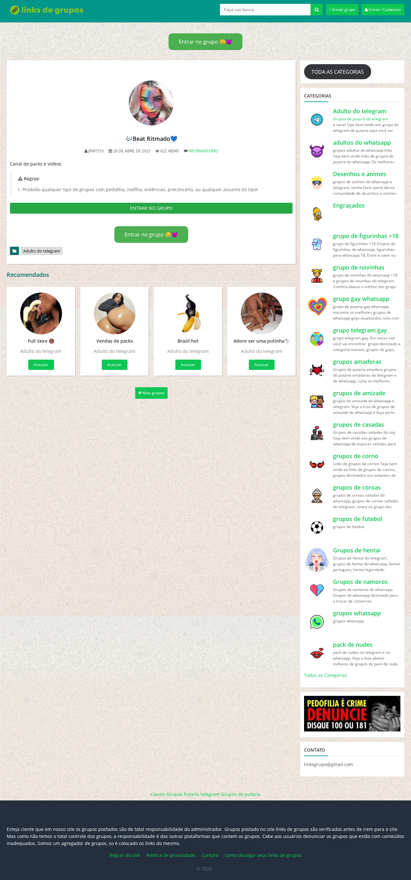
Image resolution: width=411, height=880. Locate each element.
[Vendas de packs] (114, 313)
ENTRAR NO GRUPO (151, 208)
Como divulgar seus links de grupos (263, 855)
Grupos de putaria (240, 794)
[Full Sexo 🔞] (41, 313)
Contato (210, 855)
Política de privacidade (170, 855)
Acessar (41, 364)
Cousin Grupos (166, 794)
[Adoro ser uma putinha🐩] (262, 313)
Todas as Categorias (325, 675)
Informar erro (203, 151)
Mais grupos (152, 393)
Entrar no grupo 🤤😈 (205, 41)
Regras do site (124, 855)
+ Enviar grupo (342, 9)
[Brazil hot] (188, 313)
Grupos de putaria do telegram (360, 119)
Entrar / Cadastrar (384, 9)
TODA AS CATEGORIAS (337, 71)
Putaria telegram (202, 794)
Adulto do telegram (41, 251)
